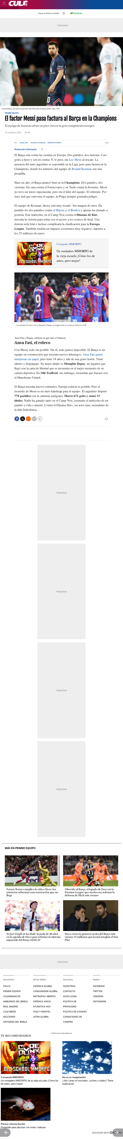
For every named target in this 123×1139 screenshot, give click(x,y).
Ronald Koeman (38, 143)
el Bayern (59, 210)
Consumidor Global (45, 991)
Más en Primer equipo (20, 848)
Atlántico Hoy (42, 1006)
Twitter (97, 991)
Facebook (99, 986)
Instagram (99, 1001)
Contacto (69, 991)
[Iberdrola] (76, 13)
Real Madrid (10, 1006)
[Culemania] (65, 3)
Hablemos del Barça (15, 1001)
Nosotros (69, 986)
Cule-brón (9, 1011)
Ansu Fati (24, 143)
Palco (6, 986)
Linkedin (98, 996)
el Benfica (74, 210)
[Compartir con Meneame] (28, 418)
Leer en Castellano (9, 7)
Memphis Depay (54, 143)
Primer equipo (12, 113)
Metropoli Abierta (44, 996)
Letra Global (41, 1016)
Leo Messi (75, 159)
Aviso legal (70, 996)
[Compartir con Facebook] (16, 418)
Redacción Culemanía (25, 149)
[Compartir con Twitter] (22, 418)
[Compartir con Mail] (34, 418)
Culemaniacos (11, 996)
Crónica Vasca (42, 1001)
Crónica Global (42, 986)
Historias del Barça (15, 1021)
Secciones (9, 1016)
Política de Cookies (75, 1011)
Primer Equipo (12, 991)
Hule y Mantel (41, 1011)
